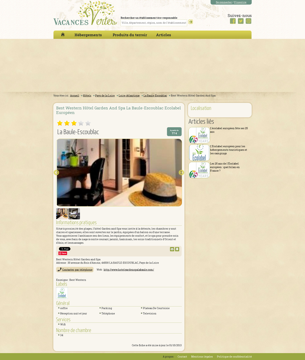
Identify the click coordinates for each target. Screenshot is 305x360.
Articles (163, 34)
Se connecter (224, 2)
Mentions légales (202, 356)
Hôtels (87, 95)
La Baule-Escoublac (155, 95)
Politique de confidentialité (234, 356)
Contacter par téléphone (77, 269)
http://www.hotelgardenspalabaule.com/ (129, 269)
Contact (182, 356)
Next (181, 172)
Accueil (74, 95)
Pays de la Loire (105, 95)
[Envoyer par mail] (172, 250)
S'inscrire (240, 2)
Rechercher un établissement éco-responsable (149, 17)
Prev (56, 172)
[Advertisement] (152, 65)
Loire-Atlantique (129, 95)
